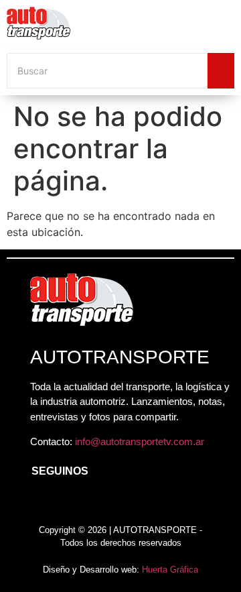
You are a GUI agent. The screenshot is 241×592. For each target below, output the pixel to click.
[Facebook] (36, 503)
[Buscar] (221, 70)
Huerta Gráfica (170, 570)
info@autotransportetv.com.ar (139, 441)
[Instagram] (67, 503)
